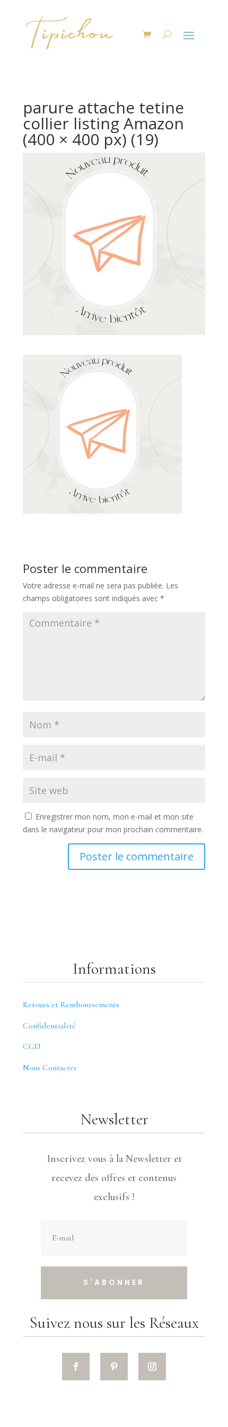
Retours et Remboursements (71, 1004)
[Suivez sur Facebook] (76, 1366)
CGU (32, 1046)
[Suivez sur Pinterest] (114, 1366)
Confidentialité (49, 1025)
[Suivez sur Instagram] (152, 1366)
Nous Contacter (50, 1067)
